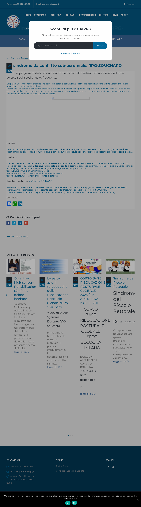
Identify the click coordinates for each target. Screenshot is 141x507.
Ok (68, 503)
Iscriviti (100, 45)
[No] (137, 499)
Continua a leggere (70, 54)
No (74, 503)
